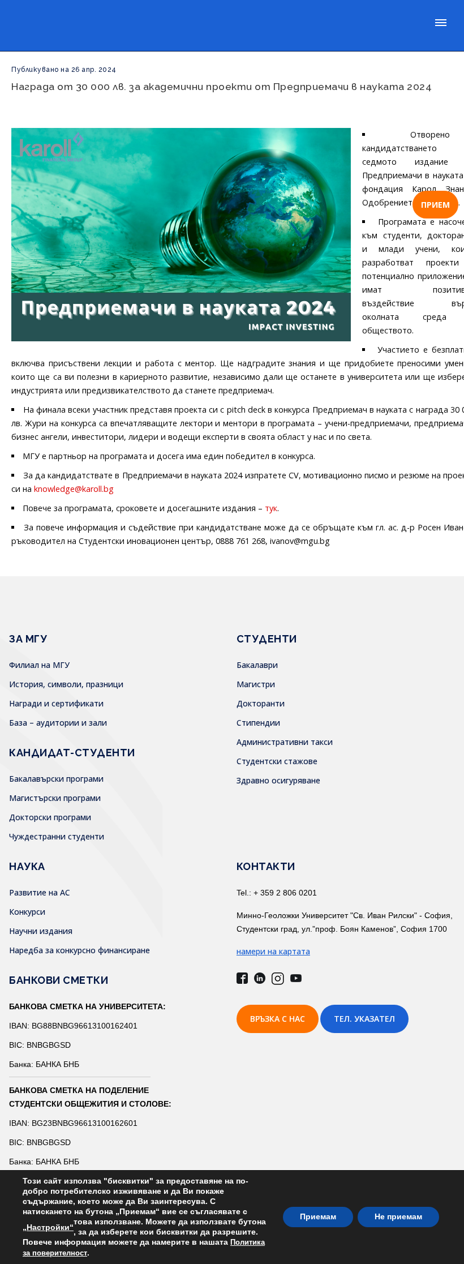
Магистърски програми (55, 797)
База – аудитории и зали (58, 722)
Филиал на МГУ (39, 664)
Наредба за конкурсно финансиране (79, 950)
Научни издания (40, 930)
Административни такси (285, 741)
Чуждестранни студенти (56, 836)
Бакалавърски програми (56, 778)
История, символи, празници (66, 684)
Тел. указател (364, 1018)
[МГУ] (48, 25)
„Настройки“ (48, 1227)
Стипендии (258, 722)
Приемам (318, 1216)
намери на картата (273, 951)
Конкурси (27, 911)
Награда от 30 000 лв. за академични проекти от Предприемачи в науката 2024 (221, 86)
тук (271, 508)
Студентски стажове (277, 761)
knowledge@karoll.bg (74, 488)
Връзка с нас (277, 1018)
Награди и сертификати (56, 703)
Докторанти (261, 703)
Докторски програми (50, 817)
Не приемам (398, 1216)
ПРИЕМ (435, 204)
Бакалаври (257, 664)
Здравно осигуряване (278, 780)
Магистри (256, 684)
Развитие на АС (39, 892)
